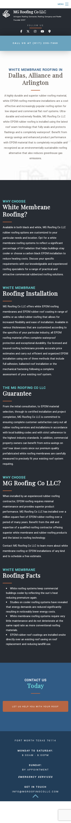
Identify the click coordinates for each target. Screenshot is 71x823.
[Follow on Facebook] (21, 32)
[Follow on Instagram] (35, 32)
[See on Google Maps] (49, 32)
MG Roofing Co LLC (29, 12)
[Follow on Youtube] (42, 32)
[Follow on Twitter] (28, 32)
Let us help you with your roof (35, 706)
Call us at (35, 43)
